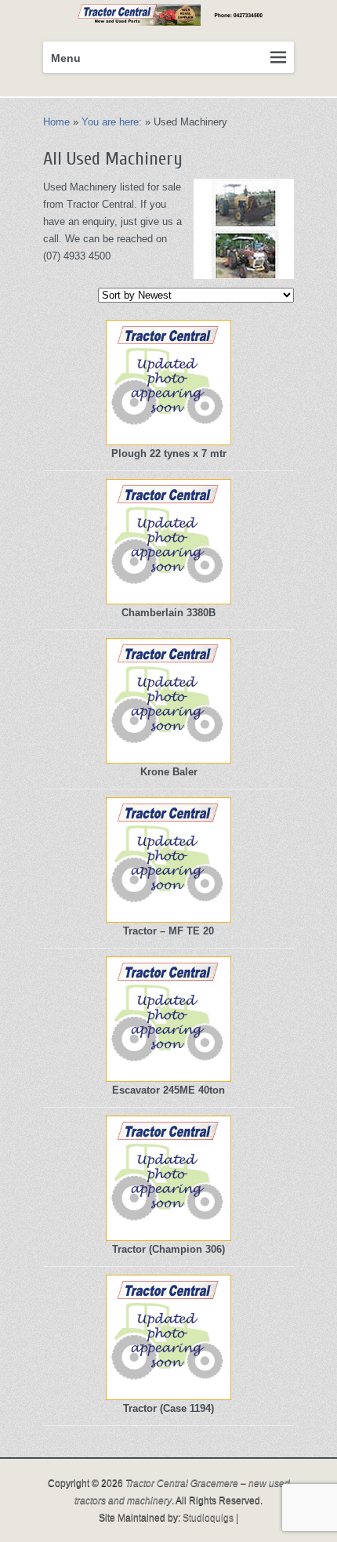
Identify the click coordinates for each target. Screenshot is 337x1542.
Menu (66, 58)
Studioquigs (208, 1517)
